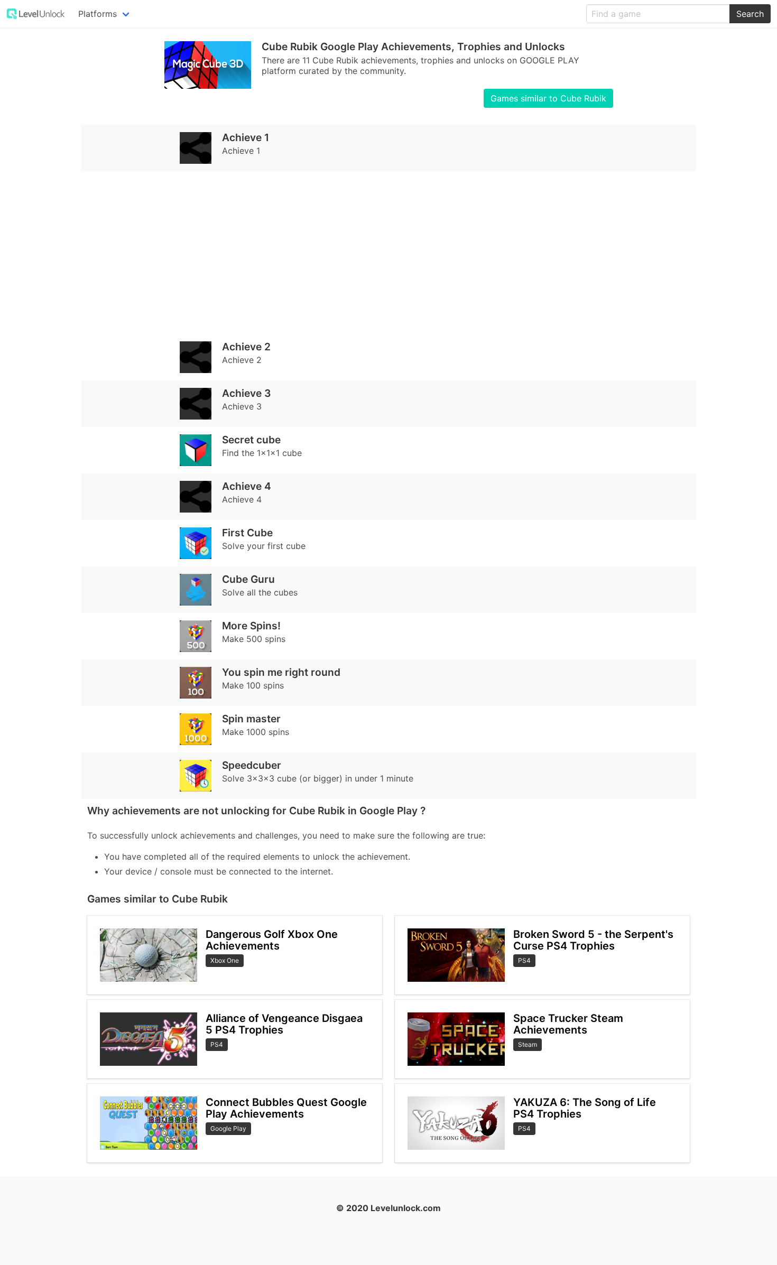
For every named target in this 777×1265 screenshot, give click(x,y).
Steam (527, 1044)
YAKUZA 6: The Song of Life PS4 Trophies (584, 1108)
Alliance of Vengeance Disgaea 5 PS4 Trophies (284, 1024)
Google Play (228, 1128)
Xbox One (224, 960)
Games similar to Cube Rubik (548, 98)
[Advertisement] (388, 253)
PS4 (216, 1044)
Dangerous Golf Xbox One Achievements (272, 940)
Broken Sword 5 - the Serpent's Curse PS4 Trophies (593, 940)
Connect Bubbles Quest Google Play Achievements (286, 1108)
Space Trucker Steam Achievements (568, 1024)
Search (750, 13)
